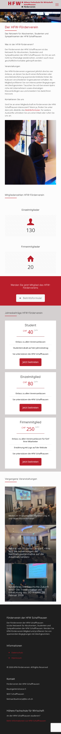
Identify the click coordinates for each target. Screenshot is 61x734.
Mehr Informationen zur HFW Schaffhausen (26, 720)
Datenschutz (17, 652)
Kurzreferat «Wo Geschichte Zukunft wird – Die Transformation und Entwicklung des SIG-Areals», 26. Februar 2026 (29, 591)
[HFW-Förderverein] (30, 4)
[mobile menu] (57, 4)
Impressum (17, 658)
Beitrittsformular (32, 110)
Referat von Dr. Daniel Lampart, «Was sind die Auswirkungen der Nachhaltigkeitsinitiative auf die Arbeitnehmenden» (29, 552)
